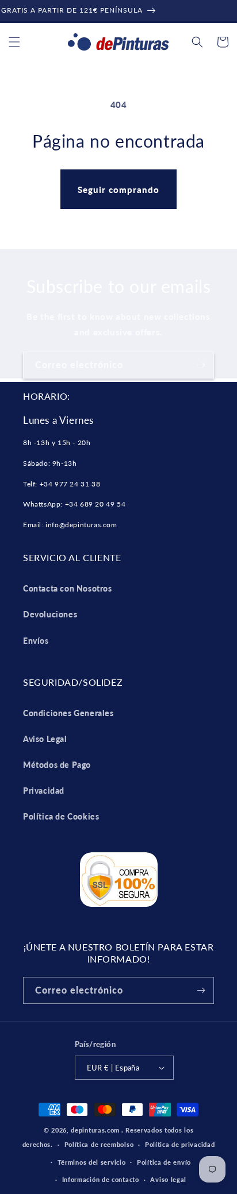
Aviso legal (168, 1179)
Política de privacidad (180, 1144)
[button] (14, 42)
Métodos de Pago (57, 765)
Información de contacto (100, 1179)
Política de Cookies (61, 816)
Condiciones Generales (68, 713)
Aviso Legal (45, 739)
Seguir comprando (118, 189)
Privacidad (43, 790)
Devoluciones (50, 614)
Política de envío (164, 1162)
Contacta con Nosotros (67, 588)
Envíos (36, 641)
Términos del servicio (92, 1162)
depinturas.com (95, 1130)
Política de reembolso (99, 1144)
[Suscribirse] (200, 364)
